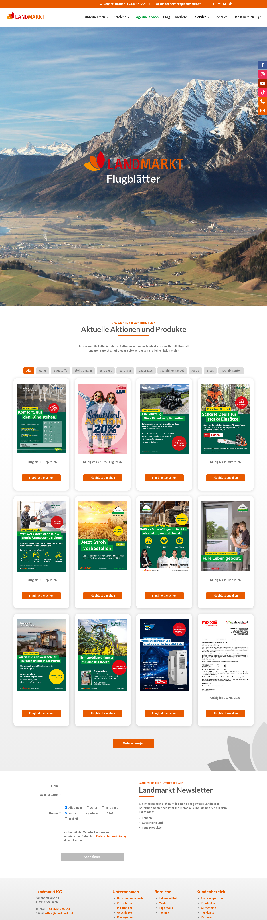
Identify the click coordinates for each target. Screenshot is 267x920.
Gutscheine (208, 908)
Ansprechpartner (212, 898)
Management (126, 917)
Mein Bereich (244, 17)
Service (200, 17)
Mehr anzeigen (133, 743)
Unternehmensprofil (130, 898)
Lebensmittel (168, 898)
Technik (164, 912)
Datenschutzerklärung (111, 836)
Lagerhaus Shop (147, 17)
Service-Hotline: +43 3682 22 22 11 (126, 4)
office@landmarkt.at (59, 913)
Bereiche (119, 17)
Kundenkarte (209, 903)
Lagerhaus (166, 908)
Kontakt (221, 17)
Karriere (181, 17)
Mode (163, 903)
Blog (166, 17)
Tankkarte (207, 912)
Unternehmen (95, 17)
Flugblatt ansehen (41, 477)
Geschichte (124, 912)
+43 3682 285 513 (58, 909)
